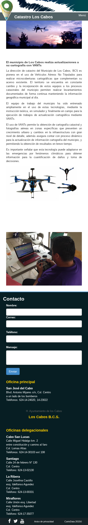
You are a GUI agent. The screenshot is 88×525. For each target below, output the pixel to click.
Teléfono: (12, 332)
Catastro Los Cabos (33, 17)
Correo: (11, 317)
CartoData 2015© (73, 521)
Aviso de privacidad (44, 521)
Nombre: (11, 305)
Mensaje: (11, 347)
